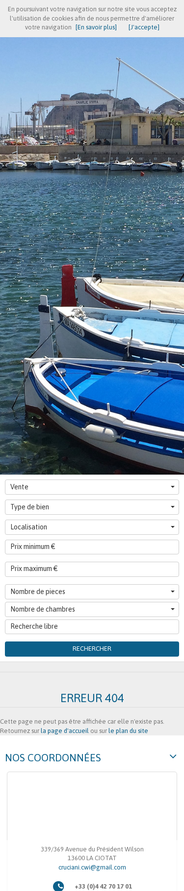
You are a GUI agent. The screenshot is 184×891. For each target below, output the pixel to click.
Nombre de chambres (42, 609)
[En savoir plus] (96, 27)
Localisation (28, 527)
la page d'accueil (65, 730)
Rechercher (92, 648)
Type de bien (29, 507)
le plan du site (128, 730)
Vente (19, 487)
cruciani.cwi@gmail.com (92, 867)
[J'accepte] (144, 27)
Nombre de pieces (37, 591)
